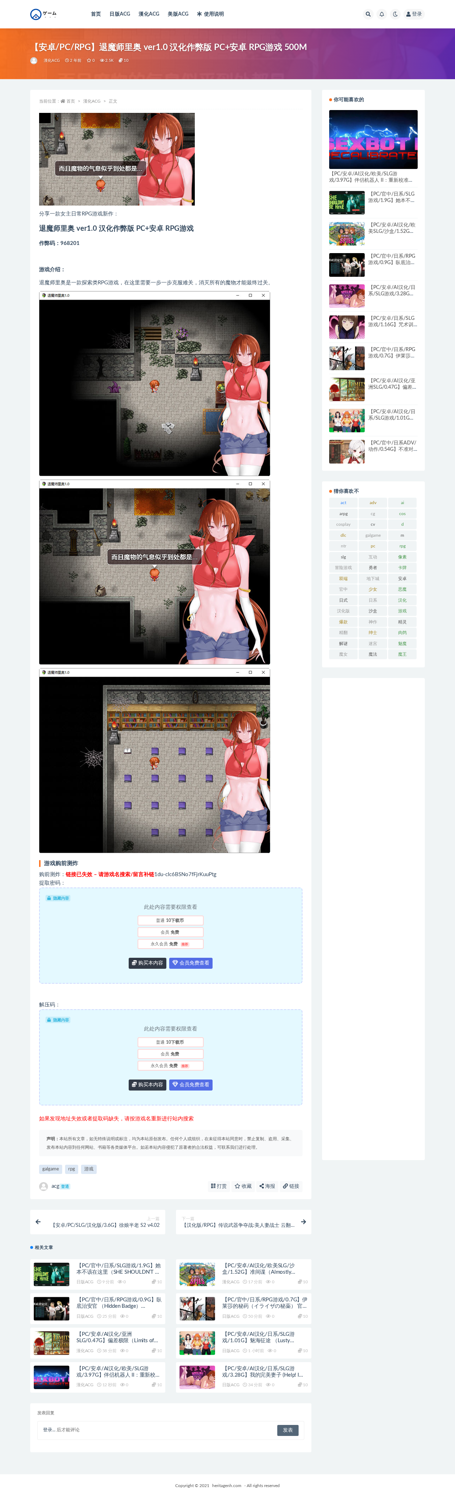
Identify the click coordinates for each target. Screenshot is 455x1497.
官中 (343, 589)
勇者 (373, 568)
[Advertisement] (373, 919)
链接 (293, 1186)
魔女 (343, 654)
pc (373, 546)
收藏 (246, 1186)
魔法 (373, 654)
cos (402, 514)
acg (60, 1186)
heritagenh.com (226, 1486)
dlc (343, 535)
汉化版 (343, 611)
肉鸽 (402, 632)
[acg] (34, 60)
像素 (402, 557)
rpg (71, 1169)
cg (373, 514)
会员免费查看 (193, 963)
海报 (269, 1186)
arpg (343, 514)
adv (373, 503)
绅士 (373, 632)
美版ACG (178, 14)
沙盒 (373, 611)
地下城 (372, 579)
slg (343, 557)
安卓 (402, 579)
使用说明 (214, 14)
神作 (373, 622)
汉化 (402, 600)
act (343, 503)
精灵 (402, 622)
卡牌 (402, 568)
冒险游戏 (343, 568)
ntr (343, 546)
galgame (50, 1169)
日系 (373, 600)
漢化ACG (149, 14)
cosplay (343, 524)
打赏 (221, 1186)
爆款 (343, 622)
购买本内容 (150, 963)
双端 (343, 579)
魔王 (402, 654)
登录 (417, 14)
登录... (49, 1430)
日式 (343, 600)
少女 (373, 589)
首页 (96, 14)
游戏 (88, 1169)
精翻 (343, 632)
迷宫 (373, 643)
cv (373, 524)
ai (402, 503)
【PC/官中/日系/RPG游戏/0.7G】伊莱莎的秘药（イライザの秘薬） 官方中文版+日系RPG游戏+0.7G (264, 1306)
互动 (373, 557)
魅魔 (402, 643)
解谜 (343, 643)
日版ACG (119, 14)
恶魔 (402, 589)
